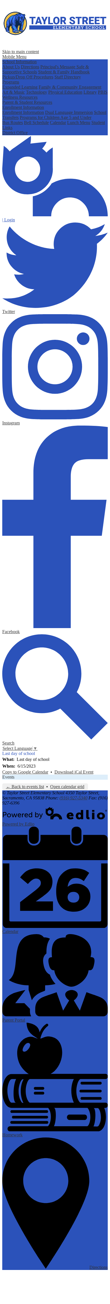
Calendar (58, 122)
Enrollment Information (23, 107)
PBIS (102, 92)
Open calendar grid (67, 786)
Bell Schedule (36, 122)
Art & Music (13, 92)
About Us (11, 66)
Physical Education (65, 92)
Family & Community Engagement (70, 87)
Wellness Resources (20, 97)
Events (8, 777)
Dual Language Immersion (69, 112)
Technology (36, 92)
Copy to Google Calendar (25, 772)
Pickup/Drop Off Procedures (27, 77)
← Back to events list (25, 786)
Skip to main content (20, 51)
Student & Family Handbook (64, 71)
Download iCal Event (73, 772)
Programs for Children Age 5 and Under (55, 117)
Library (90, 92)
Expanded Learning (20, 87)
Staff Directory (67, 77)
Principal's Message (58, 66)
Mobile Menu (14, 56)
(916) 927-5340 (73, 797)
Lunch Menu (78, 122)
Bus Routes (12, 122)
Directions (30, 66)
